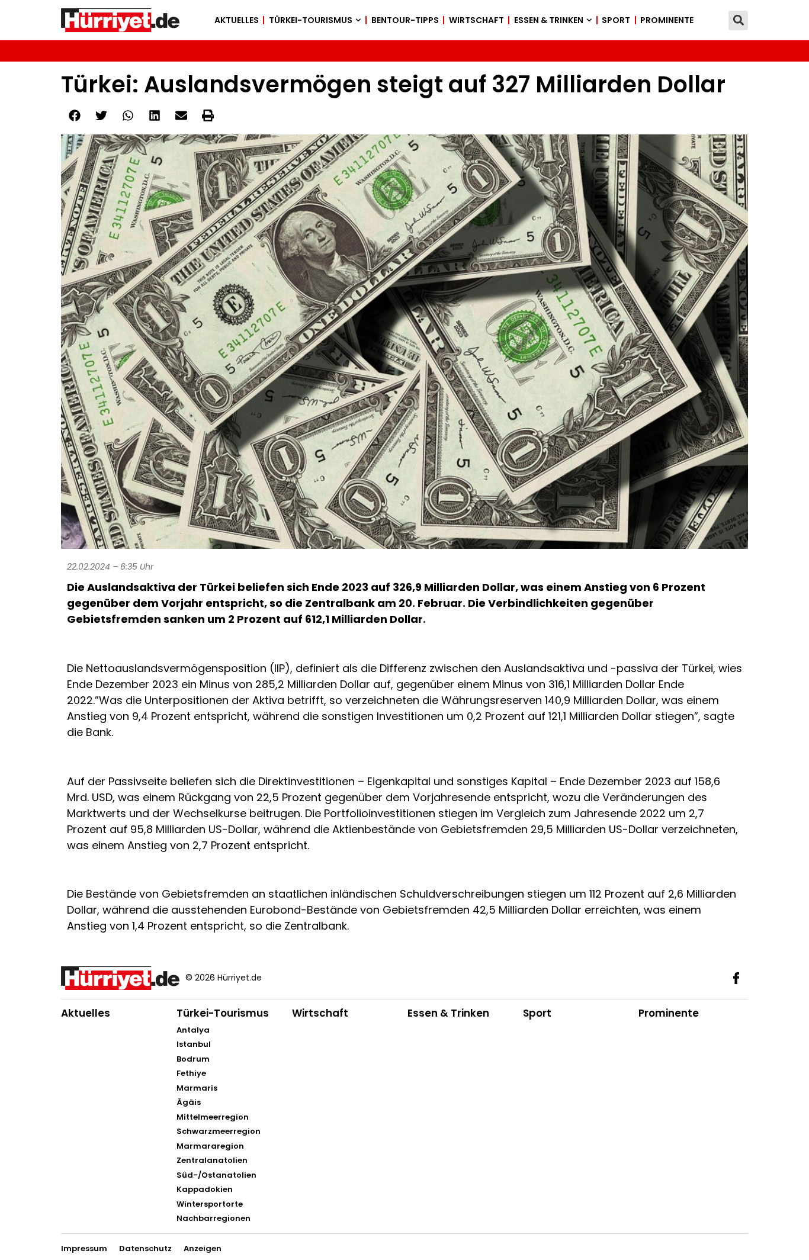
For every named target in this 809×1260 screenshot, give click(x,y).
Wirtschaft (476, 20)
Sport (616, 20)
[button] (738, 20)
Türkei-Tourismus (310, 20)
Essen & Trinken (548, 20)
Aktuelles (236, 20)
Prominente (667, 20)
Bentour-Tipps (405, 20)
